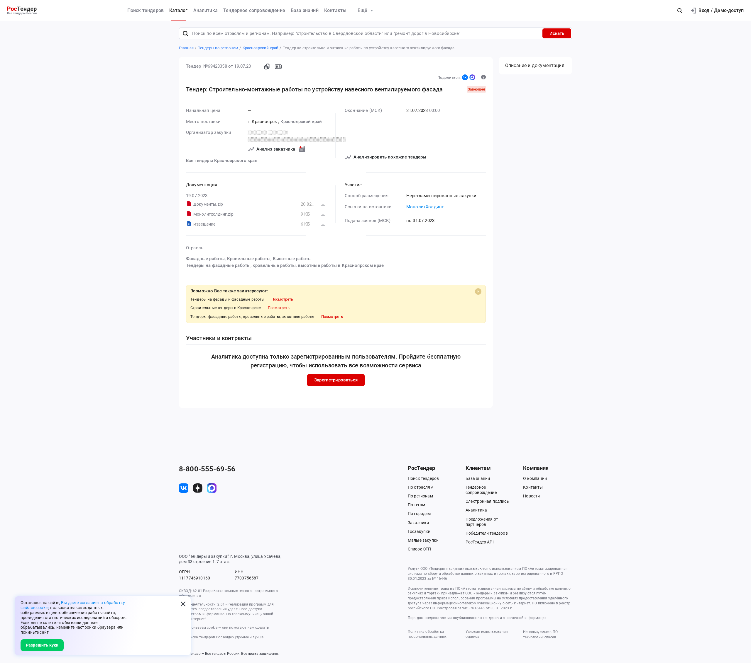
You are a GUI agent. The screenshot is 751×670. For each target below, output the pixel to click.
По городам (419, 513)
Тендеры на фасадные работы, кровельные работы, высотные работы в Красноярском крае (285, 265)
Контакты (335, 10)
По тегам (416, 504)
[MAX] (472, 77)
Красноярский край (301, 121)
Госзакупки (419, 531)
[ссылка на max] (211, 488)
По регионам (420, 496)
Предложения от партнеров (482, 522)
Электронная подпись (487, 501)
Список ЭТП (419, 549)
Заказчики (418, 522)
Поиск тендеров (145, 10)
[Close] (478, 291)
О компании (535, 478)
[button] (679, 10)
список (550, 637)
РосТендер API (480, 542)
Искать (556, 33)
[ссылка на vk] (183, 488)
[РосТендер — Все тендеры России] (22, 11)
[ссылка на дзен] (197, 488)
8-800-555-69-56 (207, 469)
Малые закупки (423, 540)
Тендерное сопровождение (254, 10)
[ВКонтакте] (465, 77)
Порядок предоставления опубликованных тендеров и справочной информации (477, 618)
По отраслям (420, 487)
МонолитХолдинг (425, 206)
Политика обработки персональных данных (427, 634)
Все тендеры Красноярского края (221, 160)
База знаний (305, 10)
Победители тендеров (487, 533)
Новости (531, 496)
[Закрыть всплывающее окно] (183, 604)
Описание (534, 65)
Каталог (178, 10)
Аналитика (205, 10)
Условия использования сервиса (487, 634)
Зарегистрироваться (336, 380)
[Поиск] (185, 33)
